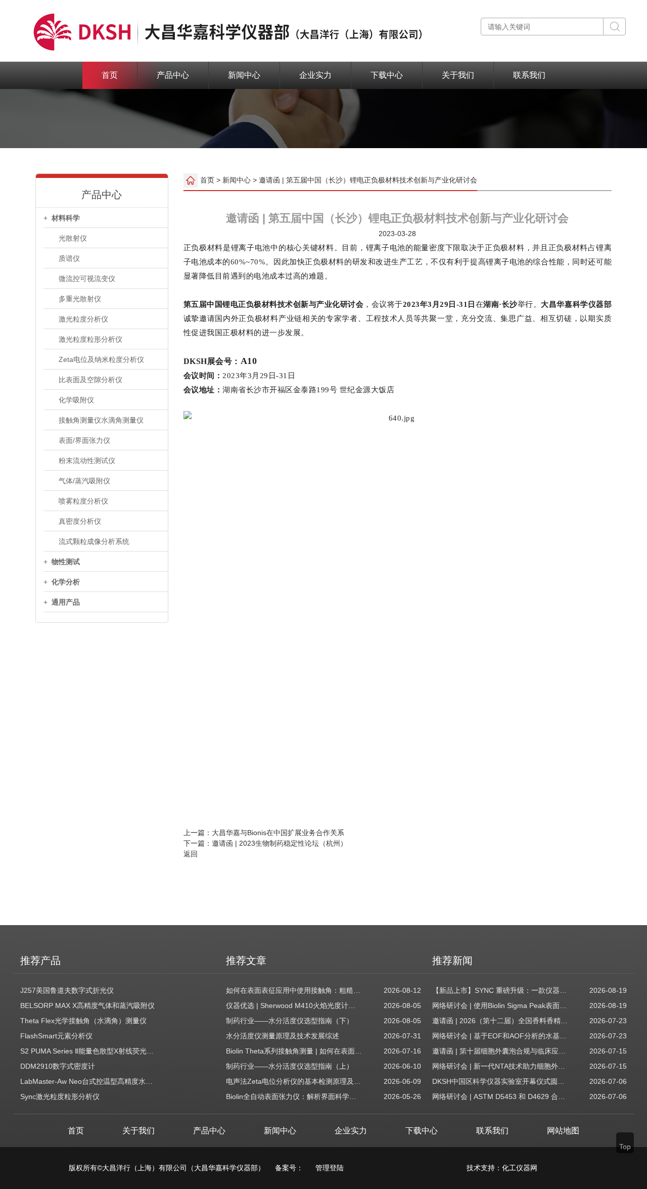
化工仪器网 (519, 1168)
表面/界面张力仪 (84, 440)
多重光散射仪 (80, 299)
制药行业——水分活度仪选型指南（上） (289, 1066)
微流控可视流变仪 (87, 279)
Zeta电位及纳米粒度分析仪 (101, 359)
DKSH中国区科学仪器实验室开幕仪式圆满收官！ (500, 1081)
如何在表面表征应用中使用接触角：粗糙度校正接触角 (294, 990)
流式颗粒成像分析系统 (94, 541)
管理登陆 (329, 1168)
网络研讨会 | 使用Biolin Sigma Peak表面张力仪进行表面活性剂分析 (500, 1005)
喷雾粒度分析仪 (83, 501)
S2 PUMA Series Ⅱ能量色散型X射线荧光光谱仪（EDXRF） (88, 1051)
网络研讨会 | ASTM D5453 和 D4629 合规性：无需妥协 (500, 1096)
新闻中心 (244, 75)
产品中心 (173, 75)
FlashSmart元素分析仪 (56, 1036)
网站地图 (563, 1130)
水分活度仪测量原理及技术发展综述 (282, 1036)
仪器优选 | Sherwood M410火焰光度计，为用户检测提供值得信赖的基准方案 (294, 1005)
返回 (190, 854)
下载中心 (387, 75)
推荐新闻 (452, 960)
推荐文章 (246, 960)
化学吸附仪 (76, 400)
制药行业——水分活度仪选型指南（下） (289, 1021)
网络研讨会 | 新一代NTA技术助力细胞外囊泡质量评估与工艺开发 (500, 1066)
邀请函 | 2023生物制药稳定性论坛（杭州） (279, 843)
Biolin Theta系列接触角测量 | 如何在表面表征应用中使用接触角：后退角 (294, 1051)
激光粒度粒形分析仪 (90, 339)
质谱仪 (69, 258)
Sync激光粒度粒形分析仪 (60, 1096)
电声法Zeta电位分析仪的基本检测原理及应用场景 (294, 1081)
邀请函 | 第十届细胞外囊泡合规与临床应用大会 (500, 1051)
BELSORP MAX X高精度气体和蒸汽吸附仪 (87, 1005)
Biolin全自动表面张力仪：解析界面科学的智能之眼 (294, 1096)
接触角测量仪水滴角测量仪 (101, 420)
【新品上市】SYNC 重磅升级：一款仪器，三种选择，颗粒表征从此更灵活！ (500, 990)
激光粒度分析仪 (83, 319)
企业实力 (315, 75)
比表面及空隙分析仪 (90, 380)
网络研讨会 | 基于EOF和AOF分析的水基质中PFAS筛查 (500, 1036)
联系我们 (529, 75)
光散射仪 (73, 238)
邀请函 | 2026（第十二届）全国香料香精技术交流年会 (500, 1021)
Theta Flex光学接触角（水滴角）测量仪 (83, 1021)
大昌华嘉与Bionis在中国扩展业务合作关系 (278, 833)
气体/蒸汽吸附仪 (84, 481)
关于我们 (458, 75)
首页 (110, 75)
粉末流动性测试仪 (87, 460)
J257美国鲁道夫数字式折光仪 (67, 990)
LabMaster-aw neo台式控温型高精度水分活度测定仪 (88, 1081)
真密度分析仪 (80, 521)
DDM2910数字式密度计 (57, 1066)
